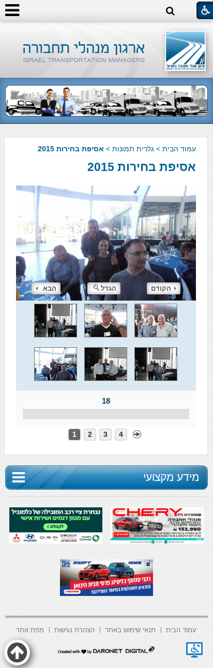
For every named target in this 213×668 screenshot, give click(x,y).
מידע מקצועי (171, 477)
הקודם (161, 288)
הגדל (108, 288)
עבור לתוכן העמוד (107, 30)
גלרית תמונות (133, 149)
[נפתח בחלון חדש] (194, 650)
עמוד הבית (179, 149)
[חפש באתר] (170, 11)
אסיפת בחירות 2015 (141, 167)
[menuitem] (181, 628)
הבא (49, 288)
